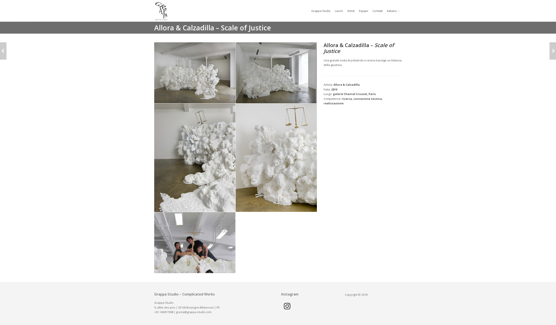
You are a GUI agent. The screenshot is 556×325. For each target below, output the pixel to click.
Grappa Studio (321, 11)
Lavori (339, 11)
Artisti (351, 11)
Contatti (377, 11)
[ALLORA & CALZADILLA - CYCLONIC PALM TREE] (3, 51)
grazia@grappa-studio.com (194, 312)
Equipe (363, 11)
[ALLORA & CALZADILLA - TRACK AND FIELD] (552, 51)
